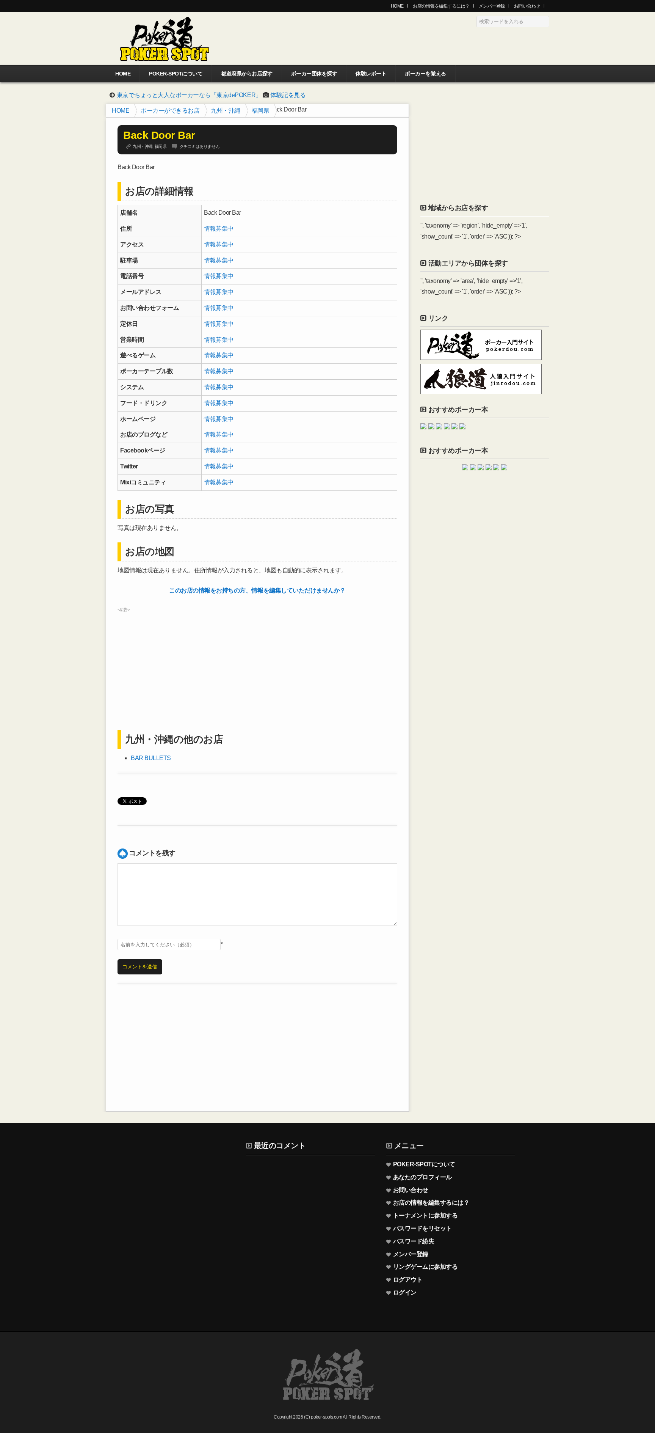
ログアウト (408, 1279)
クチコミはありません (199, 146)
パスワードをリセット (422, 1228)
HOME (397, 6)
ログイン (405, 1292)
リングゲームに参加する (425, 1266)
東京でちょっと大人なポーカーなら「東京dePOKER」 (189, 95)
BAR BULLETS (151, 758)
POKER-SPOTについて (175, 74)
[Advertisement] (257, 668)
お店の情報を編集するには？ (441, 6)
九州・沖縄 (225, 110)
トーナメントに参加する (425, 1215)
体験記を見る (288, 95)
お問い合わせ (527, 6)
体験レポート (371, 74)
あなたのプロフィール (422, 1177)
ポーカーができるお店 (170, 110)
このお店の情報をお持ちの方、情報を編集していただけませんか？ (257, 590)
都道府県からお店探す (246, 74)
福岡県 (261, 110)
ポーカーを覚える (425, 74)
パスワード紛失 (413, 1241)
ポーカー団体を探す (314, 74)
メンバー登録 (492, 6)
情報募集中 (218, 228)
